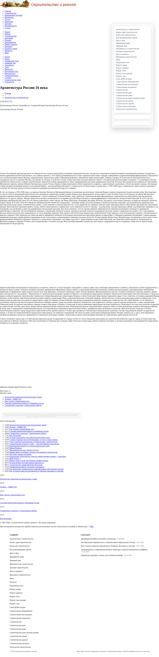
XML (92, 527)
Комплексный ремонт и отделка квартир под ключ (29, 446)
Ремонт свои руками (18, 600)
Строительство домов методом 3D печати (25, 465)
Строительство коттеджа (19, 643)
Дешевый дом (15, 560)
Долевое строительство (19, 568)
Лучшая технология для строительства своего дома (29, 438)
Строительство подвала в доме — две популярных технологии (34, 444)
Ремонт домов (15, 589)
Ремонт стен (14, 604)
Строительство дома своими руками (24, 633)
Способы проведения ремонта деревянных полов (24, 403)
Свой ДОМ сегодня (17, 607)
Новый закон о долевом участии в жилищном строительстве (33, 452)
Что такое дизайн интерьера (20, 454)
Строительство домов (18, 636)
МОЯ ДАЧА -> (15, 459)
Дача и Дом (14, 553)
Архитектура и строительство (16, 98)
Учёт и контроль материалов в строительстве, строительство (33, 442)
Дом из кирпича (16, 571)
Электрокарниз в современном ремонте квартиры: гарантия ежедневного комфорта (54, 415)
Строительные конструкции (21, 615)
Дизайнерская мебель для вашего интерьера (16, 414)
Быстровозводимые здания (20, 550)
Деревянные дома (17, 557)
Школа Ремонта (15, 448)
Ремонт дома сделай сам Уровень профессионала (28, 461)
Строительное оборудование (21, 611)
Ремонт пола (15, 596)
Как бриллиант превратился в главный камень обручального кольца (47, 414)
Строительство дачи (18, 625)
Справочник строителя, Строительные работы (23, 405)
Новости (13, 582)
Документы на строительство (21, 564)
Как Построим (15, 435)
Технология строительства (20, 647)
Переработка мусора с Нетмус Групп (24, 450)
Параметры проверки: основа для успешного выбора (41, 416)
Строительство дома (18, 629)
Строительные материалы (20, 618)
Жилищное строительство (20, 575)
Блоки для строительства (19, 546)
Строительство (16, 622)
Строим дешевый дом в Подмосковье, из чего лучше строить (33, 440)
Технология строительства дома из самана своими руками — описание (37, 456)
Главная (8, 93)
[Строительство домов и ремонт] (38, 8)
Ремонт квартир (16, 593)
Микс (12, 578)
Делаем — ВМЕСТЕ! (13, 399)
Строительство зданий (19, 640)
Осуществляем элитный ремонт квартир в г (26, 463)
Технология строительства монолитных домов (23, 397)
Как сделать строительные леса (17, 401)
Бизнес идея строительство (20, 542)
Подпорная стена (16, 586)
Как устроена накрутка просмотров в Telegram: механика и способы (36, 471)
